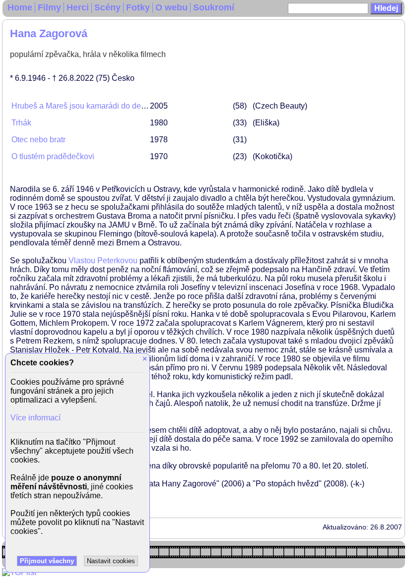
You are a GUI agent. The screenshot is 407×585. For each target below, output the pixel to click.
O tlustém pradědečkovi (52, 156)
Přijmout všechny (47, 561)
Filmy (49, 7)
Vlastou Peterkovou (102, 260)
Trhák (21, 122)
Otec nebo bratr (38, 139)
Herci (78, 7)
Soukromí (213, 7)
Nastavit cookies (111, 561)
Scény (107, 7)
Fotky (138, 7)
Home (19, 7)
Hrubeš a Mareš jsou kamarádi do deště (81, 106)
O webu (171, 7)
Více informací (35, 417)
